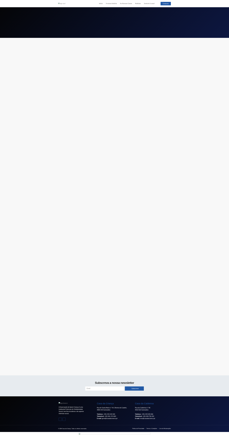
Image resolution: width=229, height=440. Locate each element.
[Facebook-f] (60, 419)
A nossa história (111, 3)
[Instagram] (64, 419)
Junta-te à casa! (149, 3)
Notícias (138, 3)
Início (101, 3)
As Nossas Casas (126, 3)
